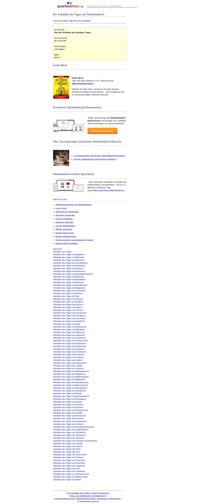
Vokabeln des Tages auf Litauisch (68, 368)
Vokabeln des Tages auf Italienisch (69, 332)
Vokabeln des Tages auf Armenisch (69, 271)
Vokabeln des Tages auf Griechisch (69, 318)
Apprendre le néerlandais (67, 212)
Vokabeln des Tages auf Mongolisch (69, 391)
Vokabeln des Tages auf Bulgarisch (69, 288)
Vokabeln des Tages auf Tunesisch (69, 460)
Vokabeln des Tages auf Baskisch (68, 277)
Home (89, 6)
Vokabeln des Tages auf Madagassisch (71, 371)
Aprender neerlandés (65, 215)
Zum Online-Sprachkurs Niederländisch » (106, 190)
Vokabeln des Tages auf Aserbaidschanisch (73, 274)
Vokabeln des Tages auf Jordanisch (69, 338)
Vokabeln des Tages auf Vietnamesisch (71, 474)
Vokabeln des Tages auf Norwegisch (69, 399)
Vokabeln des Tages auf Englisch (68, 302)
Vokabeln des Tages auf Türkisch (68, 457)
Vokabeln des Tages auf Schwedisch (70, 421)
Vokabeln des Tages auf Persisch (68, 405)
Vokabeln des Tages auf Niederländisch (71, 396)
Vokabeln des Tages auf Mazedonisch (70, 385)
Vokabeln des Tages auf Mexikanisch (70, 388)
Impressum (95, 6)
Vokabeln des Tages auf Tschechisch (70, 454)
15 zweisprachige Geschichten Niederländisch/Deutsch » (100, 156)
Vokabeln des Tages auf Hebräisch (69, 321)
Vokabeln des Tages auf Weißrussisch (70, 477)
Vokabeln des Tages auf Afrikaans (68, 257)
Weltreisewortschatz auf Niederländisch (74, 205)
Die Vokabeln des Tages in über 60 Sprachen (87, 493)
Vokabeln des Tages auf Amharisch (69, 266)
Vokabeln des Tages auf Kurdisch (68, 357)
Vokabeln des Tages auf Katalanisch (69, 346)
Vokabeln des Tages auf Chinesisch (69, 291)
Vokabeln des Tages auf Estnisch (68, 304)
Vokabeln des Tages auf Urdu (66, 468)
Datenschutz (104, 6)
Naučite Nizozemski (65, 233)
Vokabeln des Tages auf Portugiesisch (70, 410)
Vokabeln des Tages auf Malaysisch (69, 374)
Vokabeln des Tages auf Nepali (67, 393)
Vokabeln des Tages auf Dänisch (68, 293)
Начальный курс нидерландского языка (74, 240)
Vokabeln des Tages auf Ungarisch (69, 466)
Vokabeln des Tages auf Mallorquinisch (71, 377)
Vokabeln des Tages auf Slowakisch (69, 432)
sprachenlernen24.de (64, 499)
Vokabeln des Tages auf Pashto (67, 402)
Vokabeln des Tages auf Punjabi (67, 413)
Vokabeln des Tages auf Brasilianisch (70, 285)
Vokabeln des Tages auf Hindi (66, 324)
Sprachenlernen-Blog (86, 499)
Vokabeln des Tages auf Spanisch (68, 438)
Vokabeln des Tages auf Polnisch (68, 407)
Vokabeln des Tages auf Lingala (67, 366)
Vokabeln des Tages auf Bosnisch (68, 282)
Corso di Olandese (64, 219)
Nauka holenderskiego (66, 236)
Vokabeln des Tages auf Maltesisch (69, 379)
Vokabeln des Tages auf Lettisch (68, 360)
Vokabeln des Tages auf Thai (66, 452)
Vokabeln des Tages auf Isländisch (69, 329)
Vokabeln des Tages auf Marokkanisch (70, 382)
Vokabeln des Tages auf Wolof (67, 479)
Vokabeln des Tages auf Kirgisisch (68, 349)
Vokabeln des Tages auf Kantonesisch (70, 341)
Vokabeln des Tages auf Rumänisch (69, 416)
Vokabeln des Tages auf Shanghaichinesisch (73, 427)
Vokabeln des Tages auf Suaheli (67, 443)
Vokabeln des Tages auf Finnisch (68, 310)
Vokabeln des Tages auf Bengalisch (69, 279)
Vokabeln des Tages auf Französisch (70, 313)
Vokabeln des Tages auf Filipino (67, 307)
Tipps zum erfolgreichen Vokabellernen (88, 496)
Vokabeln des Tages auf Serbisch (68, 424)
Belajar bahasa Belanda (67, 243)
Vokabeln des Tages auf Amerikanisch (70, 263)
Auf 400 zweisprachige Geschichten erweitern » (95, 159)
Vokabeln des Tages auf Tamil (66, 449)
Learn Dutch (61, 208)
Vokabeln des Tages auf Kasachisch (69, 343)
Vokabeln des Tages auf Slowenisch (69, 435)
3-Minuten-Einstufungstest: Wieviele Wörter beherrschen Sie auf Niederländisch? (112, 7)
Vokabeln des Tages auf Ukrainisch (69, 463)
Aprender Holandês (64, 222)
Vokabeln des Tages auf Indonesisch (70, 327)
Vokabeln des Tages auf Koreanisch (69, 352)
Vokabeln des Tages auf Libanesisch (70, 363)
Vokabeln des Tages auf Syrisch (67, 446)
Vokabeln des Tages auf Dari (66, 296)
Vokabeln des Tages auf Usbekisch (69, 471)
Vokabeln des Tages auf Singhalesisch (70, 430)
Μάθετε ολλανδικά (64, 229)
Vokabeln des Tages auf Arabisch (68, 268)
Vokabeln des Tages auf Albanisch (68, 260)
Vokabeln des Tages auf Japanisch (69, 335)
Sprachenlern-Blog (114, 6)
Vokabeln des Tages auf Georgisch (69, 316)
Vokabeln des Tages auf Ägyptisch (69, 254)
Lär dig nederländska (65, 226)
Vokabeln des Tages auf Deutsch (68, 299)
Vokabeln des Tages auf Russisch (68, 418)
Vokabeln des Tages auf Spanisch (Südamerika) (75, 441)
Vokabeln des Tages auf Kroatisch (68, 354)
